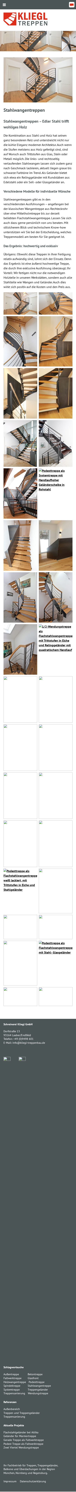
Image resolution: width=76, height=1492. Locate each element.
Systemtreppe (12, 1389)
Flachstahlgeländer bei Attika (21, 1432)
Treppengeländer (38, 1389)
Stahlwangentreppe (39, 1385)
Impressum (10, 1481)
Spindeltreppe (12, 1385)
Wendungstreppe (38, 1393)
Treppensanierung (14, 1393)
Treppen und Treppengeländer (22, 1413)
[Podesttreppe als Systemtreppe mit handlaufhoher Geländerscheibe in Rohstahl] (55, 493)
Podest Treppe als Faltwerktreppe (23, 1444)
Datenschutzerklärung (33, 1481)
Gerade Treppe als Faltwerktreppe (24, 1440)
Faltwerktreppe (12, 1378)
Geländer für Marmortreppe (20, 1436)
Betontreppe (35, 1374)
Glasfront (33, 1378)
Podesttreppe (36, 1382)
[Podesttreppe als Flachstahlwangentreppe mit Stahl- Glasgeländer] (55, 963)
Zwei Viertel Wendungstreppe (21, 1447)
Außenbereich (12, 1409)
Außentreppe (11, 1374)
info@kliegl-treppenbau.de (28, 1042)
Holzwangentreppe (15, 1382)
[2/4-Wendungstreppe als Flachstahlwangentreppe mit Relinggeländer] (20, 303)
